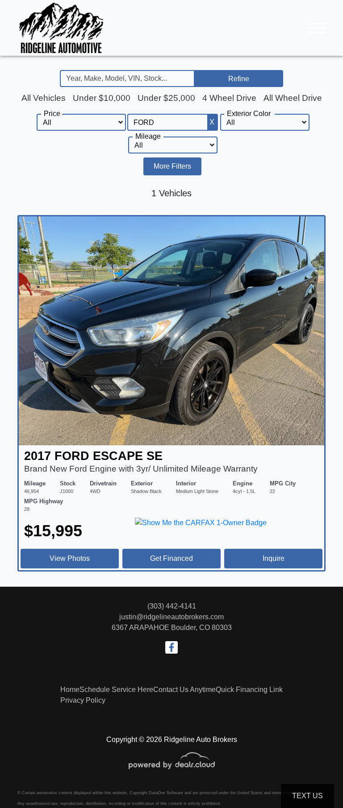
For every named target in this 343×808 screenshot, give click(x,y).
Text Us (307, 796)
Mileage (148, 136)
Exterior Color (249, 113)
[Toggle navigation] (316, 28)
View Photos (70, 558)
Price (52, 113)
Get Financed (171, 558)
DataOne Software (166, 793)
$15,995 (53, 531)
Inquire (273, 558)
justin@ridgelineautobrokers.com (171, 617)
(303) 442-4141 (171, 606)
